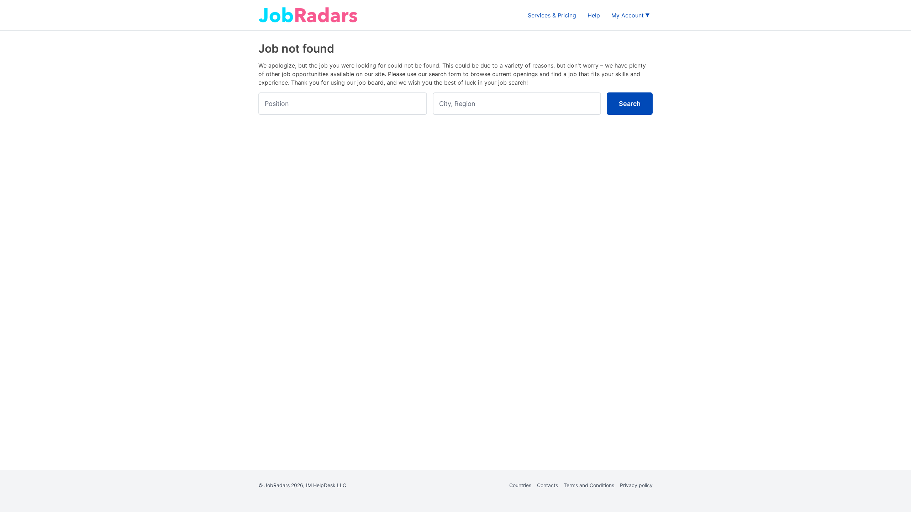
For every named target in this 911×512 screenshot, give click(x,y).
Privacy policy (636, 485)
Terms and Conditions (589, 485)
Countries (520, 485)
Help (594, 15)
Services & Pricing (552, 15)
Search (630, 103)
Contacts (547, 485)
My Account (627, 15)
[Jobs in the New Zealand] (308, 15)
